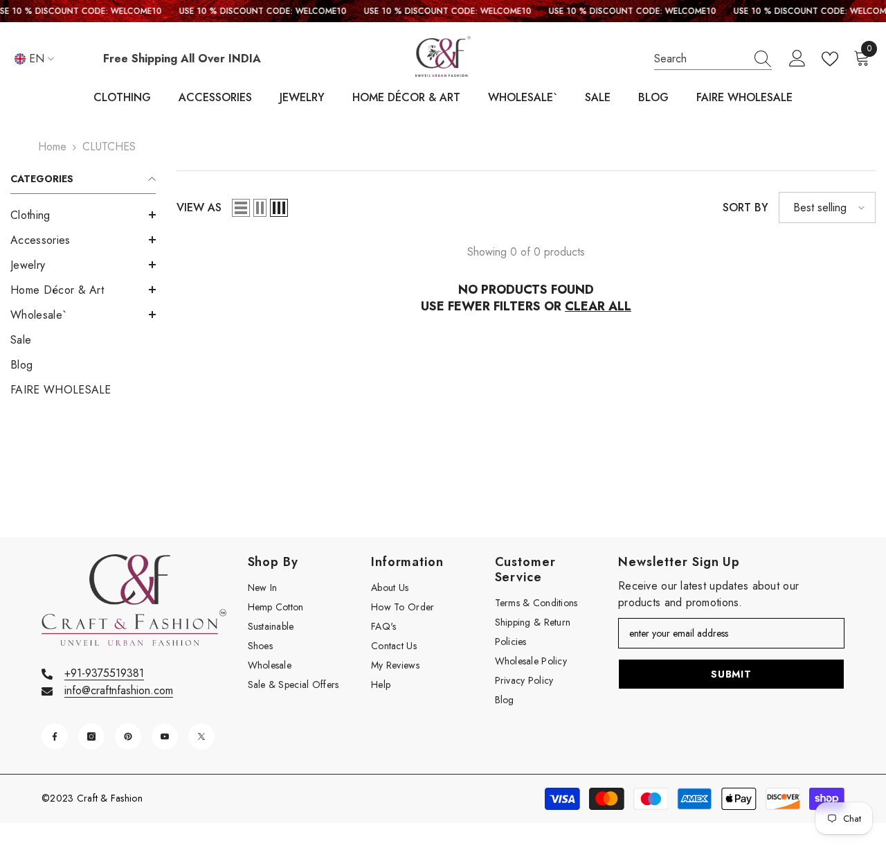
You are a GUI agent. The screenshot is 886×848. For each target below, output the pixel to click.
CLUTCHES (109, 146)
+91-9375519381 (104, 673)
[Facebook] (55, 736)
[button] (83, 215)
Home (52, 146)
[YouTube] (165, 736)
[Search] (713, 59)
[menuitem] (83, 215)
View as (199, 207)
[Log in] (797, 59)
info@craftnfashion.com (118, 690)
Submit (731, 674)
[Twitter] (201, 736)
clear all (598, 306)
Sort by (745, 207)
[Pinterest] (128, 736)
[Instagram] (91, 736)
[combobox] (699, 58)
